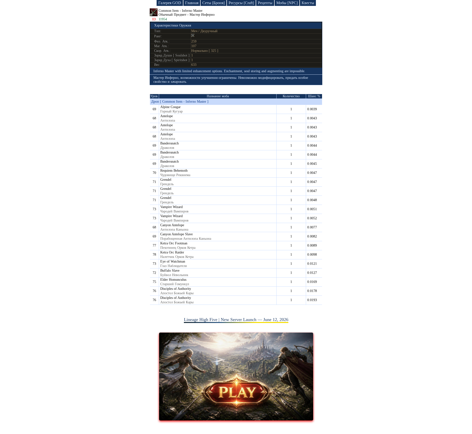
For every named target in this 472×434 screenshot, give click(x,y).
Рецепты (265, 3)
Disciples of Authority (175, 289)
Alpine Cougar (170, 107)
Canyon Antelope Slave (176, 234)
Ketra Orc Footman (173, 243)
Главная (191, 3)
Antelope (166, 116)
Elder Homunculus (173, 279)
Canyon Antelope (172, 225)
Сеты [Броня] (213, 3)
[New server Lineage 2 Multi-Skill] (236, 419)
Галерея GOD (169, 3)
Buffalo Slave (169, 270)
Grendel (165, 180)
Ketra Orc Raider (172, 252)
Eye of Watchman (172, 261)
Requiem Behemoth (174, 170)
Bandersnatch (169, 143)
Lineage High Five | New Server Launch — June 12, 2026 (236, 319)
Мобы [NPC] (287, 3)
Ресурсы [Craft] (241, 3)
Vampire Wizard (171, 207)
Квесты (308, 3)
